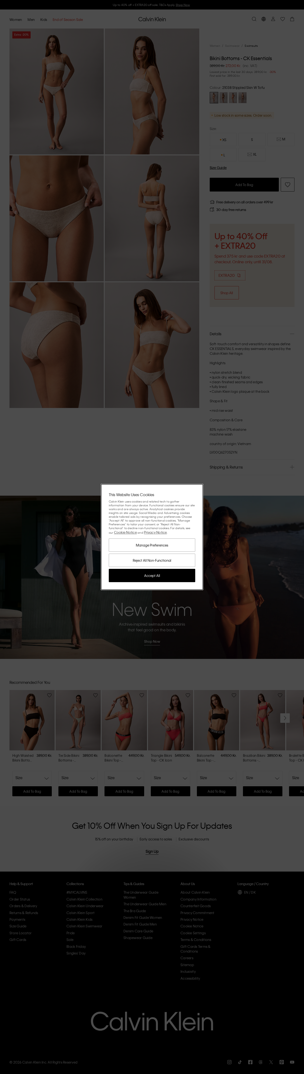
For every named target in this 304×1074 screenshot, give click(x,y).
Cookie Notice (125, 532)
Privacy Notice (155, 532)
